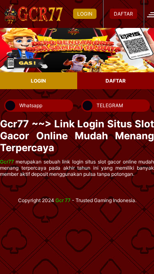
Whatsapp (30, 105)
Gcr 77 (63, 200)
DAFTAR (123, 14)
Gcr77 (7, 162)
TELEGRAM (110, 105)
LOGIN (84, 14)
